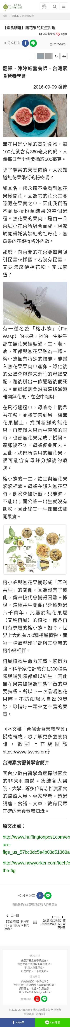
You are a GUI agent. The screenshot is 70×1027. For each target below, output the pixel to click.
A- (56, 56)
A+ (64, 56)
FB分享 (20, 1022)
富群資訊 (41, 1014)
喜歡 (64, 34)
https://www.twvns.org (25, 752)
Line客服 (55, 1022)
